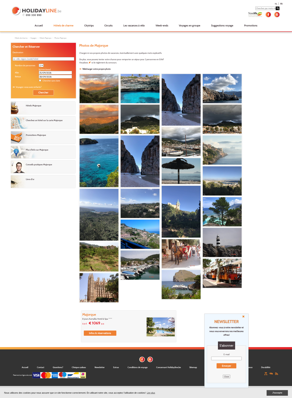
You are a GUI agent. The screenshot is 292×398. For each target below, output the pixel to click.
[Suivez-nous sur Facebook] (268, 14)
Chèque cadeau (79, 367)
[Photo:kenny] (222, 181)
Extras (116, 367)
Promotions (250, 25)
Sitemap (193, 367)
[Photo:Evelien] (222, 242)
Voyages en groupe (189, 25)
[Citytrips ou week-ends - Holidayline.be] (66, 11)
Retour (18, 76)
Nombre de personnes (25, 65)
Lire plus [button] (151, 392)
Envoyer (226, 365)
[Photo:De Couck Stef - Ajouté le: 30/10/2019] (181, 100)
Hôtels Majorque (45, 38)
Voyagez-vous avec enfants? (29, 87)
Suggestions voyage (222, 25)
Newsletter (100, 367)
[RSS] (276, 373)
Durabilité (265, 367)
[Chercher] (277, 8)
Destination (18, 52)
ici (92, 62)
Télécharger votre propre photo (96, 69)
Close (226, 376)
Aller (17, 72)
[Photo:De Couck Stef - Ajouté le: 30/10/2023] (99, 88)
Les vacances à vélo (134, 25)
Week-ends (162, 25)
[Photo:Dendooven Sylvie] (222, 212)
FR (281, 3)
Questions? (58, 367)
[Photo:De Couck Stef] (222, 150)
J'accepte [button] (277, 393)
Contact (40, 367)
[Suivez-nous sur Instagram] (277, 14)
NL (276, 3)
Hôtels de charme (63, 25)
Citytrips (89, 25)
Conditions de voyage (138, 367)
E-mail (226, 354)
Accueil (39, 25)
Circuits (108, 25)
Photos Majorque (60, 38)
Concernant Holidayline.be (168, 367)
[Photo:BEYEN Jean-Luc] (181, 171)
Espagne (33, 38)
